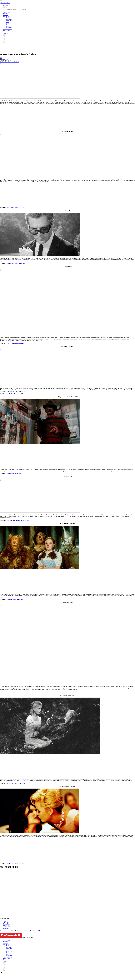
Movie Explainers (7, 29)
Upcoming (5, 15)
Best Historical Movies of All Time (16, 263)
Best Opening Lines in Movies (14, 473)
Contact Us (6, 922)
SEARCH (23, 9)
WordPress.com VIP (35, 930)
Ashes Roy (5, 59)
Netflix (8, 17)
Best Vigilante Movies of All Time (15, 393)
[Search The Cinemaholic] (5, 8)
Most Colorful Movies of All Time (15, 207)
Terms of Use (6, 925)
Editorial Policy (7, 926)
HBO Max (9, 19)
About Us (5, 33)
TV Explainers (6, 30)
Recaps (5, 31)
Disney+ (8, 24)
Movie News (6, 12)
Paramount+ (9, 27)
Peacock (8, 26)
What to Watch (6, 16)
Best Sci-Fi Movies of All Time (15, 599)
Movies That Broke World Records (16, 783)
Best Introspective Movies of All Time (16, 692)
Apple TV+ (9, 23)
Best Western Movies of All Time (15, 343)
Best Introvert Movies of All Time (15, 863)
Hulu (7, 22)
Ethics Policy (6, 928)
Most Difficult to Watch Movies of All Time (18, 520)
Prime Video (9, 20)
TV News (5, 13)
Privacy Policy (6, 924)
